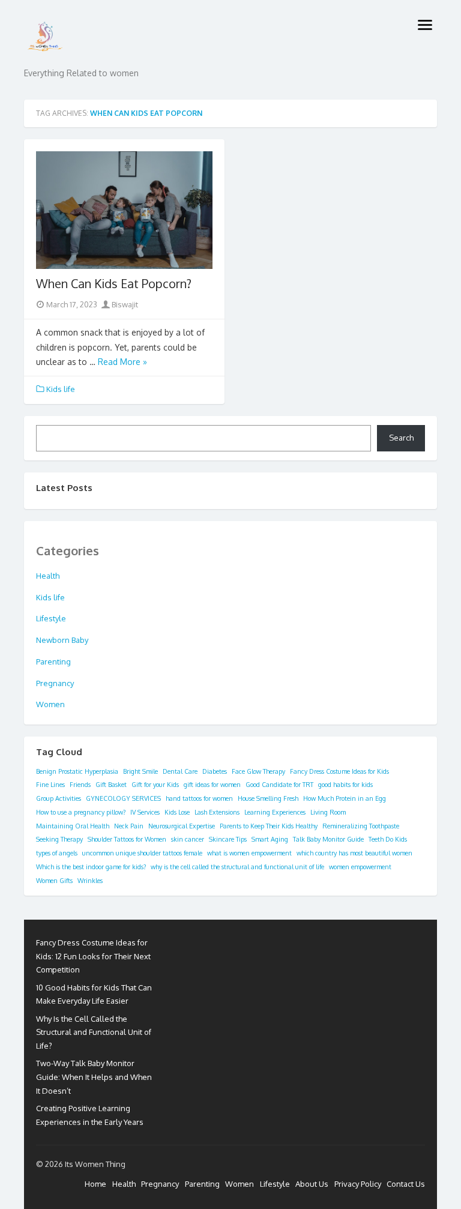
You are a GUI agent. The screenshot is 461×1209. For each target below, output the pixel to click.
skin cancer (187, 839)
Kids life (60, 389)
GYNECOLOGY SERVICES (123, 798)
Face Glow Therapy (258, 771)
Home (95, 1184)
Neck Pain (128, 826)
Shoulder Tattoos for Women (127, 839)
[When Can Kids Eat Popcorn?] (124, 210)
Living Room (328, 812)
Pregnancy (55, 683)
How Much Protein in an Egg (344, 798)
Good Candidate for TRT (279, 784)
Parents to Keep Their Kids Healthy (269, 826)
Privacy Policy (357, 1184)
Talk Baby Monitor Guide (328, 839)
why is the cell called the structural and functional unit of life (237, 867)
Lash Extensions (217, 812)
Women (50, 704)
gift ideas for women (212, 784)
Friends (80, 784)
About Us (311, 1184)
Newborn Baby (62, 640)
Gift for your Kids (155, 784)
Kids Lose (177, 812)
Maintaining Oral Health (72, 826)
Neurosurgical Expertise (181, 826)
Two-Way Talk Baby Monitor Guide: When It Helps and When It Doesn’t (94, 1077)
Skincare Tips (228, 839)
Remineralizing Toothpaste (360, 826)
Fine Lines (50, 784)
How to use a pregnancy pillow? (80, 812)
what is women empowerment (249, 853)
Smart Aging (270, 839)
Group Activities (58, 798)
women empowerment (360, 867)
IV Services (145, 812)
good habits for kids (345, 784)
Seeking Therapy (59, 839)
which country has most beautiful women (354, 853)
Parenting (53, 661)
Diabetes (214, 771)
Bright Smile (140, 771)
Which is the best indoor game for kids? (91, 867)
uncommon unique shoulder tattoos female (142, 853)
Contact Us (406, 1184)
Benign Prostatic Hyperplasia (77, 771)
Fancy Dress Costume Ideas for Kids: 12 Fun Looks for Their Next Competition (93, 956)
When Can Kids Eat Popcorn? (113, 283)
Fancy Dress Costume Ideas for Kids (339, 771)
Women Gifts (54, 880)
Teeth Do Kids (388, 839)
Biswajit (124, 304)
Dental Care (180, 771)
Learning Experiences (275, 812)
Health (47, 575)
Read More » (122, 362)
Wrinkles (90, 880)
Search (401, 437)
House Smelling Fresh (268, 798)
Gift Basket (111, 784)
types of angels (56, 853)
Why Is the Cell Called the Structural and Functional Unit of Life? (93, 1032)
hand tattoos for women (199, 798)
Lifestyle (51, 618)
